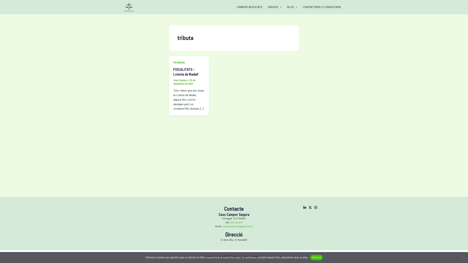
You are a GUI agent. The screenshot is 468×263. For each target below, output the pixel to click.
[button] (280, 7)
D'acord (316, 257)
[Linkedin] (304, 207)
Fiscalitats (179, 62)
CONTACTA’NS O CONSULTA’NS (322, 7)
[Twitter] (310, 207)
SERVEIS (273, 7)
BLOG (290, 7)
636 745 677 (236, 222)
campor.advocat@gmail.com (237, 226)
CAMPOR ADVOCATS (249, 7)
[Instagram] (315, 207)
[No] (463, 257)
